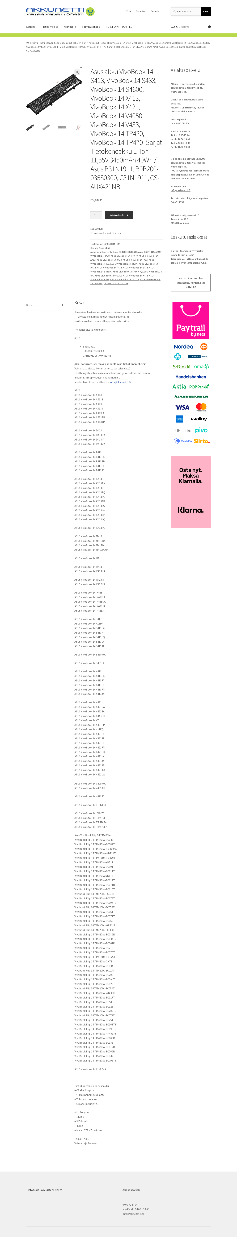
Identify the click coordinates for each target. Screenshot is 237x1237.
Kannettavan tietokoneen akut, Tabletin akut (63, 42)
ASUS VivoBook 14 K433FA (123, 263)
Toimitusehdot (91, 26)
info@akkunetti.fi (120, 382)
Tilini (128, 11)
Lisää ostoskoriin (119, 215)
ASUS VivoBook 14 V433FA (108, 275)
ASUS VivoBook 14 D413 (109, 259)
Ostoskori (141, 11)
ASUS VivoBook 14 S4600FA (127, 271)
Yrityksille (70, 26)
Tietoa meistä (49, 26)
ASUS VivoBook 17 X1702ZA (124, 279)
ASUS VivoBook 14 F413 (135, 259)
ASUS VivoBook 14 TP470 (124, 255)
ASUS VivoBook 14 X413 (135, 275)
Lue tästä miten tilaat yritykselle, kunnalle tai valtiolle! (191, 282)
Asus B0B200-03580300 (125, 251)
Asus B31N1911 (146, 251)
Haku (206, 11)
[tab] (46, 305)
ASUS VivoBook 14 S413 (135, 267)
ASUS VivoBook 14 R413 (109, 267)
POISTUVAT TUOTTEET (120, 26)
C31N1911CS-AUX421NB (116, 283)
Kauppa (30, 26)
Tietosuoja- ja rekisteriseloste (44, 1190)
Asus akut (94, 42)
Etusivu (34, 42)
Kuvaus (30, 305)
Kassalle (155, 11)
